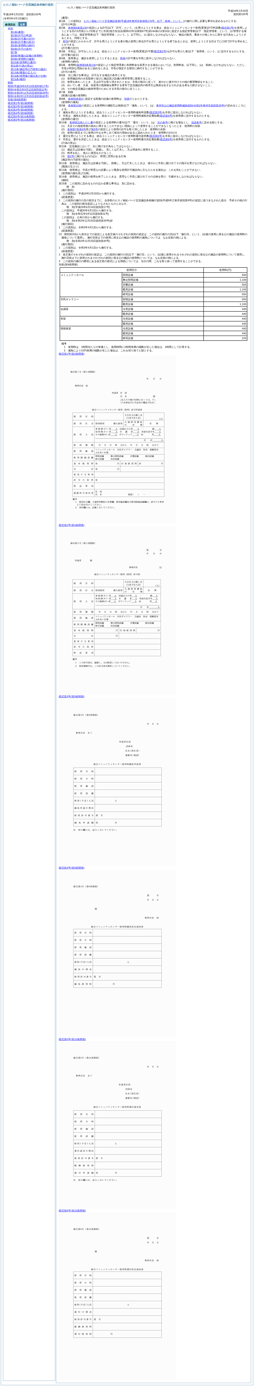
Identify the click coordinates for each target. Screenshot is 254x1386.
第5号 (94, 129)
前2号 (70, 156)
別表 (126, 98)
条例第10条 (74, 105)
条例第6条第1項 (77, 27)
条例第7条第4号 (76, 129)
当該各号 (196, 122)
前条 (122, 58)
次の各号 (162, 122)
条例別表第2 (75, 98)
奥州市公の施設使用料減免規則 (190, 105)
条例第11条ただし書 (81, 122)
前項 (65, 41)
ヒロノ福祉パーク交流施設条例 (134, 21)
